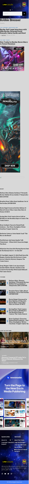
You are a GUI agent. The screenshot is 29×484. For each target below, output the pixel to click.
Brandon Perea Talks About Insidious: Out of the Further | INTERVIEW (19, 292)
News (17, 27)
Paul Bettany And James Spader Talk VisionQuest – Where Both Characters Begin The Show (14, 242)
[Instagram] (11, 473)
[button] (14, 7)
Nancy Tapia (6, 346)
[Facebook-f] (2, 473)
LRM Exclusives (11, 27)
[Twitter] (8, 473)
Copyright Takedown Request (7, 443)
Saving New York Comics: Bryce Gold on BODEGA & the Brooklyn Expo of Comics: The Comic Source (14, 218)
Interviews (5, 27)
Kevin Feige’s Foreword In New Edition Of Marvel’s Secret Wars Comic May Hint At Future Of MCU (13, 210)
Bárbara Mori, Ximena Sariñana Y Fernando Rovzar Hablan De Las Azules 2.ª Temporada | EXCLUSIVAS (14, 195)
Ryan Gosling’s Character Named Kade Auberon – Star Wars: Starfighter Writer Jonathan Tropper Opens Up (13, 227)
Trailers (8, 40)
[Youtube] (5, 473)
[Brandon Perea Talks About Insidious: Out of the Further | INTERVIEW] (3, 292)
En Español (4, 339)
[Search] (24, 14)
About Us (4, 440)
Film (1, 27)
